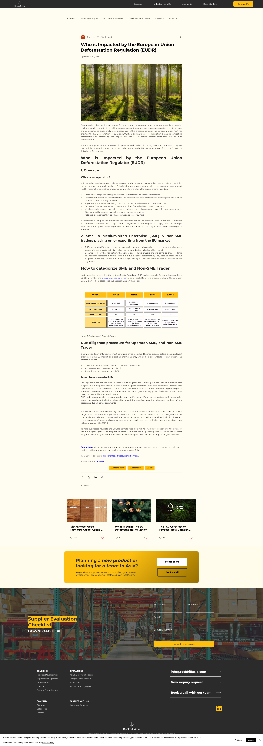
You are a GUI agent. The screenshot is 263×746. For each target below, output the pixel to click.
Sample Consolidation (80, 678)
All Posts (71, 18)
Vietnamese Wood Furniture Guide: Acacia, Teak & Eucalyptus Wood (86, 528)
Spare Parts (75, 682)
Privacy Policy (48, 742)
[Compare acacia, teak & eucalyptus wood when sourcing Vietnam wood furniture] (87, 510)
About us (41, 705)
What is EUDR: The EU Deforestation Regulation (131, 528)
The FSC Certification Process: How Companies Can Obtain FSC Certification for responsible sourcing (175, 528)
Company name (163, 630)
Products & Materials (113, 18)
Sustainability (117, 468)
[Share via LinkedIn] (95, 477)
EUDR (149, 468)
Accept (251, 740)
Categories (42, 709)
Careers (40, 712)
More (171, 18)
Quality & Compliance (139, 18)
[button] (139, 4)
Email (157, 617)
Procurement (43, 682)
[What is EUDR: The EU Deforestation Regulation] (131, 510)
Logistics (159, 18)
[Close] (259, 740)
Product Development (47, 675)
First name (160, 604)
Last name (192, 604)
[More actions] (180, 37)
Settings (238, 740)
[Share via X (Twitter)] (89, 477)
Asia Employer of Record (81, 675)
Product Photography (80, 686)
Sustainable (135, 468)
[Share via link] (102, 477)
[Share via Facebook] (82, 477)
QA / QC (41, 686)
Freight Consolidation (47, 690)
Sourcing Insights (89, 18)
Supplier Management (47, 678)
